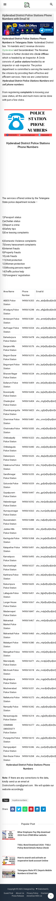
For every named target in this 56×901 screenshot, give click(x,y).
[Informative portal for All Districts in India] (28, 9)
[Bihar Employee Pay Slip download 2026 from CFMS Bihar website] (8, 835)
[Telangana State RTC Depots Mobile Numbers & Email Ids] (8, 873)
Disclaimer (45, 893)
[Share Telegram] (43, 809)
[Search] (51, 5)
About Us (20, 893)
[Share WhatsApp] (24, 809)
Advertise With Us (34, 896)
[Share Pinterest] (31, 809)
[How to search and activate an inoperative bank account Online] (8, 860)
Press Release (18, 896)
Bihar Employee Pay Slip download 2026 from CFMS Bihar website (33, 833)
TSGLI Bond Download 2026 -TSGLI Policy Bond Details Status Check (34, 846)
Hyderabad (8, 50)
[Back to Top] (51, 896)
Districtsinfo (43, 889)
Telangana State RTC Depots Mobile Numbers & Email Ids (34, 872)
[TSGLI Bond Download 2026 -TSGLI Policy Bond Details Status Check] (8, 847)
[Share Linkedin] (37, 809)
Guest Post (8, 893)
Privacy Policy (32, 893)
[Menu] (5, 4)
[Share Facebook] (12, 809)
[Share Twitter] (18, 809)
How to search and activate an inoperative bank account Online (32, 859)
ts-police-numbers (19, 800)
